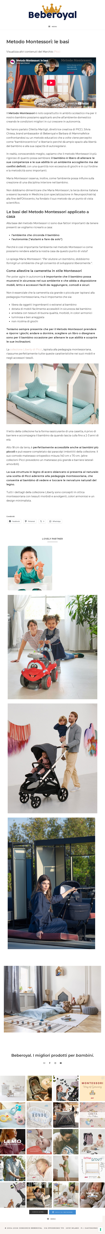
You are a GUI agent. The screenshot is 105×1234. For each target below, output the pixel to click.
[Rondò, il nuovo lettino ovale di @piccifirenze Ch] (39, 1115)
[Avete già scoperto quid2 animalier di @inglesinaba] (12, 1195)
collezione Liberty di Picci (26, 349)
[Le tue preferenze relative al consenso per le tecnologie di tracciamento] (100, 1229)
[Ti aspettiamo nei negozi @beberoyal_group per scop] (65, 1141)
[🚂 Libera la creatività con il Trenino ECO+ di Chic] (65, 1195)
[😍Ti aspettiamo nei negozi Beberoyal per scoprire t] (39, 1168)
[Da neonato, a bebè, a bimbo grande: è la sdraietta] (39, 1195)
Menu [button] (54, 26)
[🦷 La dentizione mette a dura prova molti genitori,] (12, 1115)
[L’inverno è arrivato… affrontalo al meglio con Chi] (39, 1141)
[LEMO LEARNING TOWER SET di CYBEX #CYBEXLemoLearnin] (12, 1141)
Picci (57, 51)
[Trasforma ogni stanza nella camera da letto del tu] (65, 1115)
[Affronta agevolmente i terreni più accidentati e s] (12, 1168)
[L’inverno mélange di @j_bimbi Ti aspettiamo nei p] (65, 1168)
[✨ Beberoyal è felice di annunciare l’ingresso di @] (12, 1088)
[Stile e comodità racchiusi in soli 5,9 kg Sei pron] (65, 1088)
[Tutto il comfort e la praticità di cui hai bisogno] (39, 1088)
